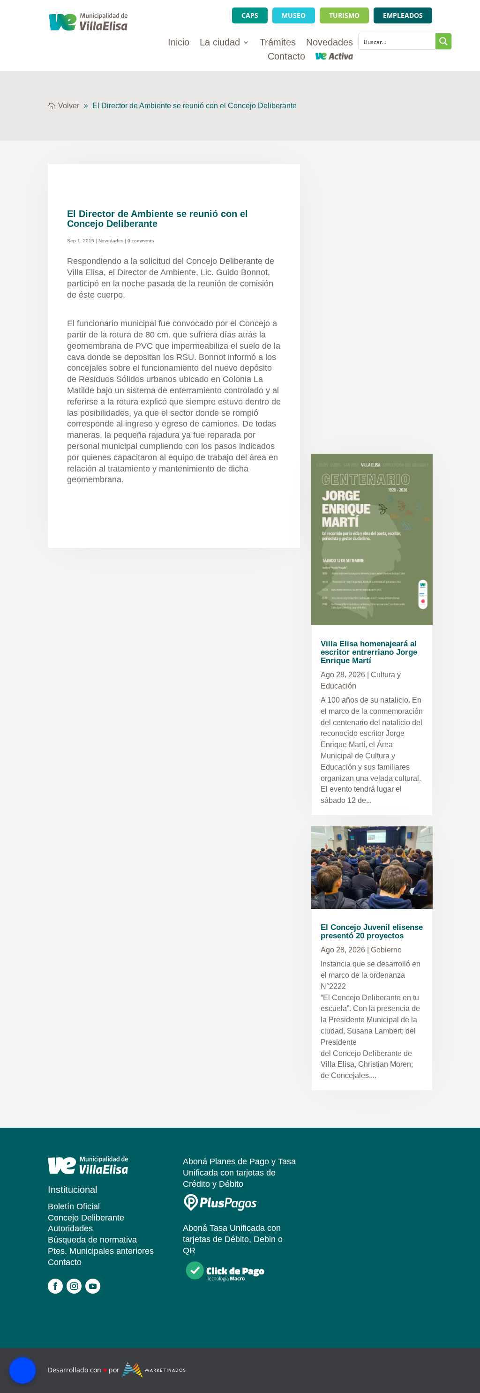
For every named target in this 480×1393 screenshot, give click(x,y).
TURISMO (344, 15)
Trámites (278, 43)
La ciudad (220, 43)
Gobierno (386, 950)
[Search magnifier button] (443, 41)
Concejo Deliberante (86, 1217)
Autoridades (70, 1228)
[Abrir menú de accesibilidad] (22, 1370)
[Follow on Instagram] (74, 1286)
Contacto (286, 57)
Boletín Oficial (74, 1206)
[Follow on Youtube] (92, 1286)
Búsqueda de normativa (92, 1239)
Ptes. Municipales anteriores (101, 1251)
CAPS (249, 15)
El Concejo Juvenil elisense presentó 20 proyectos (372, 931)
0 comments (141, 240)
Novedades (329, 43)
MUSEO (294, 15)
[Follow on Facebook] (55, 1286)
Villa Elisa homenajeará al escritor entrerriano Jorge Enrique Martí (369, 652)
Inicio (178, 43)
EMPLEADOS (403, 15)
